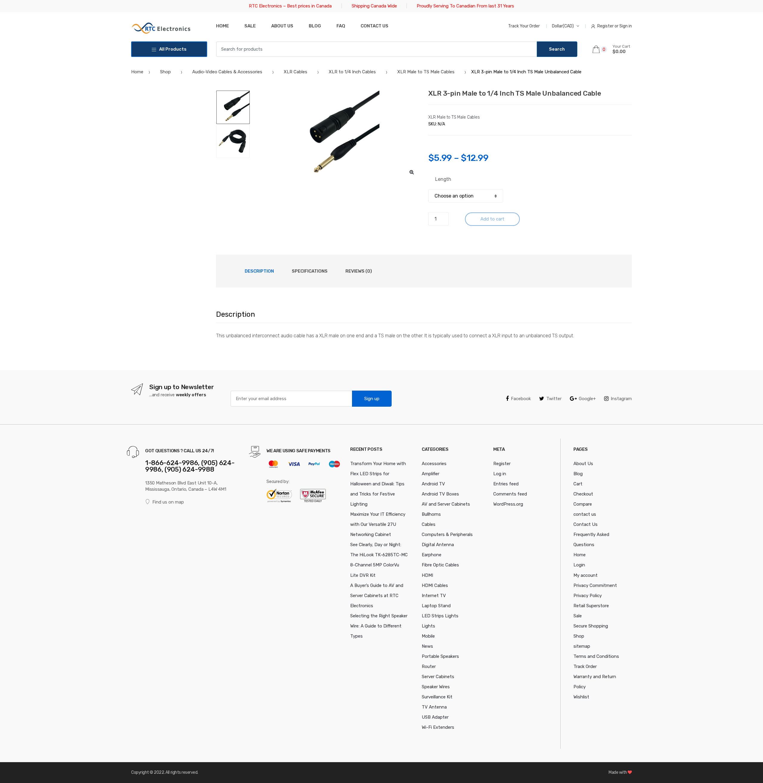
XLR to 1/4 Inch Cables (352, 71)
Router (429, 666)
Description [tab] (259, 271)
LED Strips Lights (440, 616)
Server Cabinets (438, 676)
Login (579, 565)
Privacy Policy (587, 595)
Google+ (587, 398)
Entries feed (506, 484)
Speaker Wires (436, 686)
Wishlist (581, 697)
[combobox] (376, 49)
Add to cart (492, 219)
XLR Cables (295, 71)
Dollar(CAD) (563, 26)
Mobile (428, 636)
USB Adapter (435, 717)
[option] (335, 135)
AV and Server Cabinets (446, 504)
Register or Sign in (614, 26)
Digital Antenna (438, 544)
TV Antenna (434, 707)
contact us (584, 514)
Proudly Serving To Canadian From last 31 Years (465, 6)
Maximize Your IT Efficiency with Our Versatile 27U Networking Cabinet (377, 524)
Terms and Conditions (596, 656)
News (427, 646)
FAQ (340, 26)
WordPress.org (508, 504)
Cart (577, 484)
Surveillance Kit (437, 697)
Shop (165, 71)
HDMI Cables (435, 585)
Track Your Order (524, 26)
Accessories (434, 463)
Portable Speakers (440, 656)
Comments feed (510, 494)
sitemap (581, 646)
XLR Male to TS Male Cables (426, 71)
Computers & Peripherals (447, 534)
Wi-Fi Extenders (438, 727)
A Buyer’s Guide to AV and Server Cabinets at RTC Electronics (376, 595)
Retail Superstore (591, 605)
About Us (282, 26)
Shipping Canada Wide (374, 6)
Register (502, 463)
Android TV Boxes (440, 494)
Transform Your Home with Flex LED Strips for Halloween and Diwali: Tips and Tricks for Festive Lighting (378, 484)
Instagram (621, 398)
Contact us (374, 26)
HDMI (427, 575)
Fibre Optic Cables (440, 565)
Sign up (371, 398)
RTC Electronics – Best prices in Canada (290, 6)
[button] (411, 172)
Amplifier (430, 473)
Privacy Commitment (595, 585)
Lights (428, 626)
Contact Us (585, 524)
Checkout (583, 494)
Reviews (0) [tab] (358, 271)
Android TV (433, 484)
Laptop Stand (436, 605)
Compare (582, 504)
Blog (315, 26)
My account (585, 575)
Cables (428, 524)
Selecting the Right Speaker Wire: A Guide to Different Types (378, 626)
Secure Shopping (590, 626)
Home (222, 26)
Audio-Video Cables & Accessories (227, 71)
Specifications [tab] (310, 271)
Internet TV (434, 595)
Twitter (554, 398)
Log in (499, 473)
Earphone (431, 554)
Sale (250, 26)
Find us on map (168, 502)
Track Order (585, 666)
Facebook (521, 398)
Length (443, 179)
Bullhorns (431, 514)
